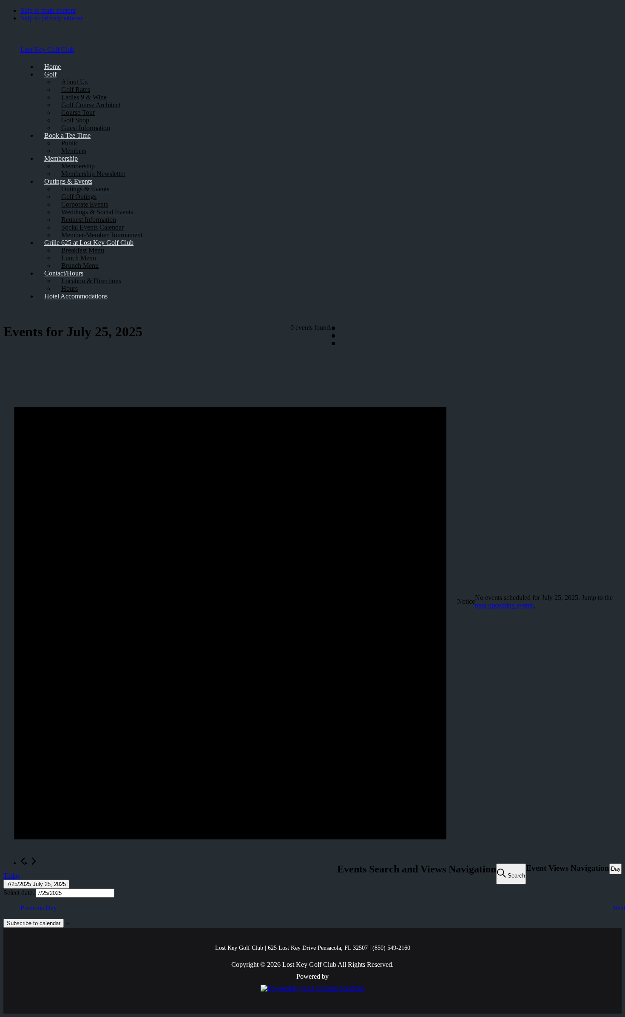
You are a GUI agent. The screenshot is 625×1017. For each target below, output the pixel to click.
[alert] (312, 601)
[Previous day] (22, 861)
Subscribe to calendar (33, 923)
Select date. (19, 892)
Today (11, 875)
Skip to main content (48, 10)
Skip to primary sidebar (51, 18)
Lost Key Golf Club (47, 49)
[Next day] (33, 861)
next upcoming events (504, 605)
